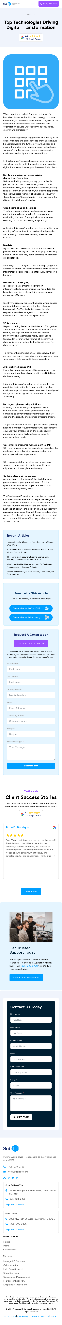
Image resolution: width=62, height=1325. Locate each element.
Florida (6, 1241)
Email (10, 702)
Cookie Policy (22, 1316)
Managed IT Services (14, 1261)
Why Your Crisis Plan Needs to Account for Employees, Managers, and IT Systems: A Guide (29, 565)
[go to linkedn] (13, 1178)
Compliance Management (16, 1277)
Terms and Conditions (39, 1316)
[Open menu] (32, 3)
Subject (11, 728)
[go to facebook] (4, 1178)
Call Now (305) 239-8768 (31, 643)
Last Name (12, 676)
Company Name (15, 715)
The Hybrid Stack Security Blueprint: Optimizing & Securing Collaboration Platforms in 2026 (28, 558)
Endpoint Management (15, 1284)
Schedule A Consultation (26, 977)
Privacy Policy (10, 1316)
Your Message (14, 741)
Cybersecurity (10, 1265)
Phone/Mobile (14, 689)
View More (31, 891)
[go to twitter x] (9, 1178)
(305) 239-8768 (50, 4)
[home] (11, 4)
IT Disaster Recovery (14, 1280)
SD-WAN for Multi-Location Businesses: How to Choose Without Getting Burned (30, 551)
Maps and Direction (14, 1204)
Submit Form (31, 765)
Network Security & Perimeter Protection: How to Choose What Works (30, 543)
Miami (6, 1245)
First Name (12, 663)
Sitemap (54, 1316)
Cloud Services (11, 1273)
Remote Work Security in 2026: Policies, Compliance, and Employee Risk (30, 573)
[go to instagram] (17, 1178)
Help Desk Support (13, 1269)
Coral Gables (10, 1249)
